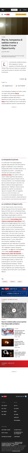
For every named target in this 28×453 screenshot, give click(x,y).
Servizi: (15, 402)
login (24, 9)
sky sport (4, 405)
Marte (17, 93)
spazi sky (16, 417)
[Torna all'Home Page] (6, 14)
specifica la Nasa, (7, 174)
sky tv (15, 405)
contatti (12, 445)
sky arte (4, 414)
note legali (5, 432)
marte (13, 281)
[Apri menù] (2, 14)
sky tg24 (4, 408)
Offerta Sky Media (6, 436)
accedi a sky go (20, 396)
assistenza (8, 445)
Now (15, 411)
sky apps (16, 408)
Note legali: (4, 426)
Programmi (17, 420)
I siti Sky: (3, 402)
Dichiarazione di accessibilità (18, 433)
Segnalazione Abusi (16, 450)
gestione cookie (6, 429)
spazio (5, 281)
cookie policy (17, 429)
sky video (4, 411)
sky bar (16, 414)
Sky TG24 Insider (21, 14)
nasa (19, 281)
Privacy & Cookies (10, 443)
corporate (17, 436)
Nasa (3, 101)
